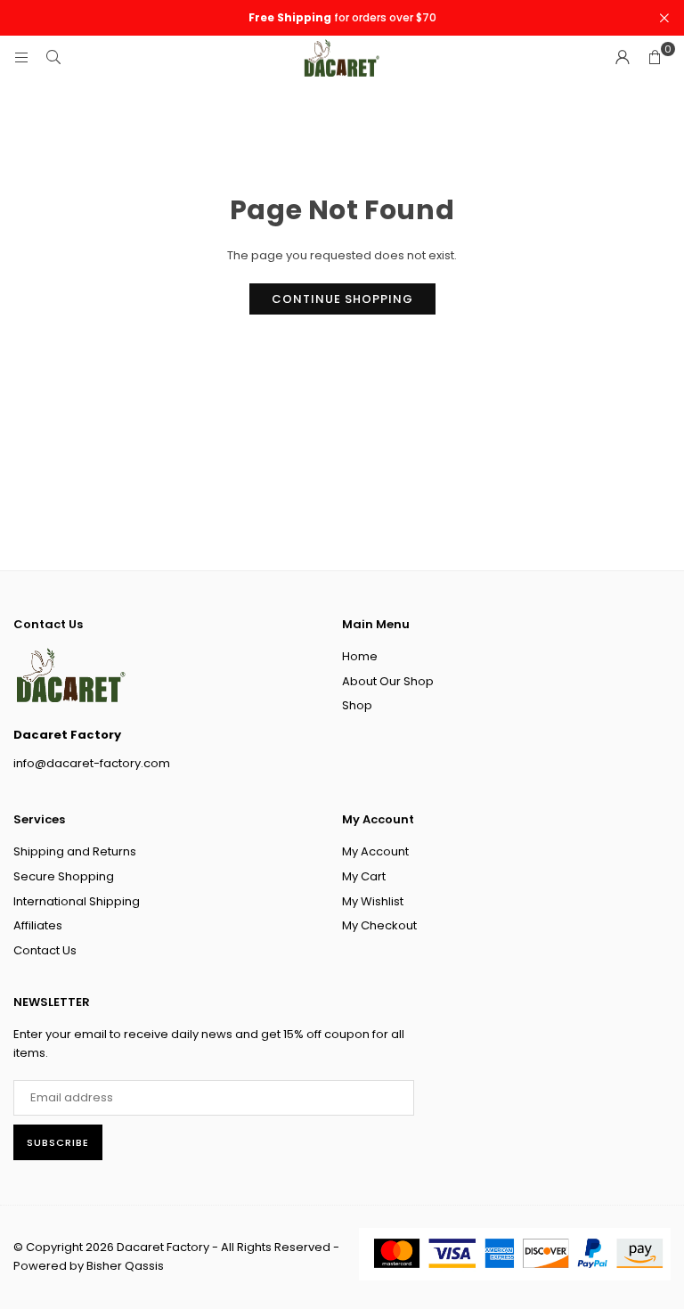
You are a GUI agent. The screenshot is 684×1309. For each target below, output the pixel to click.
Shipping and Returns (74, 851)
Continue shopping (342, 298)
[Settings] (623, 58)
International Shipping (76, 901)
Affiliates (37, 925)
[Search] (53, 57)
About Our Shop (388, 681)
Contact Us (45, 950)
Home (360, 656)
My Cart (364, 876)
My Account (375, 851)
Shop (357, 705)
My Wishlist (372, 901)
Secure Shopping (63, 876)
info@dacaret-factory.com (91, 763)
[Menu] (21, 57)
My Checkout (379, 925)
